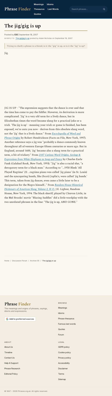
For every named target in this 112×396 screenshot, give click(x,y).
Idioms (50, 4)
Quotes (37, 14)
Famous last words (67, 324)
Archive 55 (34, 261)
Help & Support (11, 363)
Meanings (39, 4)
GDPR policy (64, 347)
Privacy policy (64, 358)
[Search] (104, 9)
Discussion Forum (19, 261)
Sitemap (62, 379)
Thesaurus (39, 9)
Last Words (53, 9)
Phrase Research (12, 368)
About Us (8, 347)
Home (6, 261)
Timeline (8, 352)
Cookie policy (64, 352)
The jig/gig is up (22, 38)
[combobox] (86, 9)
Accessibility (64, 363)
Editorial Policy (11, 374)
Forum (61, 335)
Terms (61, 374)
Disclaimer (63, 368)
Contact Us (9, 358)
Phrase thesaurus (66, 318)
